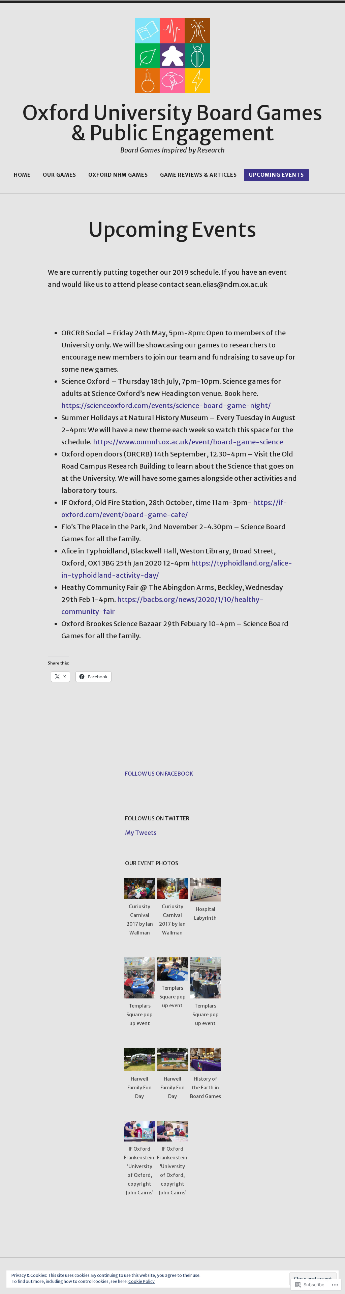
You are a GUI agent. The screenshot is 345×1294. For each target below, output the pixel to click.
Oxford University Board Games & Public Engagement (172, 123)
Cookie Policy (141, 1281)
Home (22, 175)
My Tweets (141, 833)
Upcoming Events (276, 175)
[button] (139, 911)
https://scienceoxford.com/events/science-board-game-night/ (166, 405)
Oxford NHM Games (118, 175)
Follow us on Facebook (159, 773)
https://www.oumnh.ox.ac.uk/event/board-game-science (188, 442)
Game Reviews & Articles (198, 175)
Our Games (59, 175)
